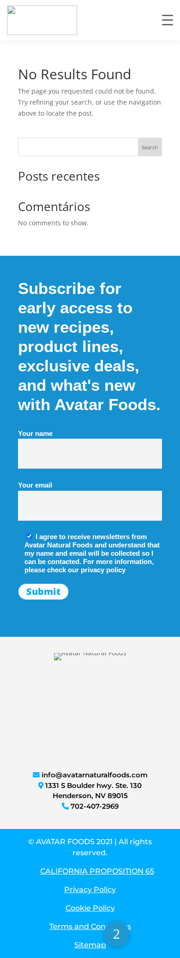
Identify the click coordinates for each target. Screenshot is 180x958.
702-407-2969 (95, 806)
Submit (43, 591)
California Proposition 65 (97, 871)
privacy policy (103, 570)
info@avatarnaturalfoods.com (95, 774)
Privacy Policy (90, 889)
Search (150, 147)
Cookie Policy (90, 908)
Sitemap (90, 944)
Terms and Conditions (90, 926)
